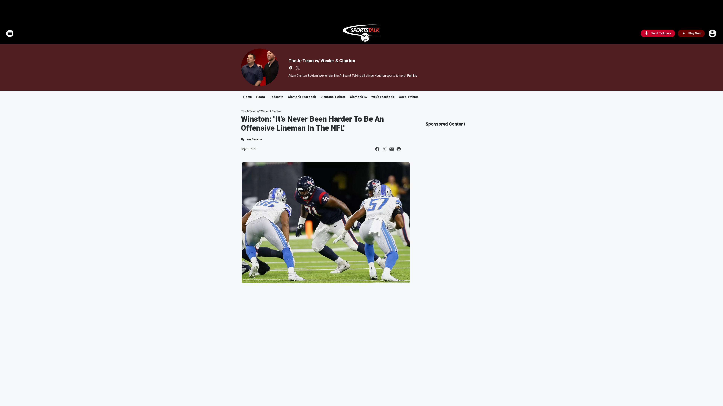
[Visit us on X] (298, 68)
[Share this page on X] (384, 149)
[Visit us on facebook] (290, 68)
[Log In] (713, 33)
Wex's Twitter (408, 97)
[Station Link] (361, 33)
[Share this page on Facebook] (377, 149)
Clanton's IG (358, 97)
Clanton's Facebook (302, 97)
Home (247, 97)
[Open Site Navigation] (10, 33)
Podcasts (276, 97)
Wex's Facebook (382, 97)
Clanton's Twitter (332, 97)
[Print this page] (398, 149)
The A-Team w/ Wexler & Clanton (321, 60)
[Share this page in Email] (391, 149)
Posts (260, 97)
